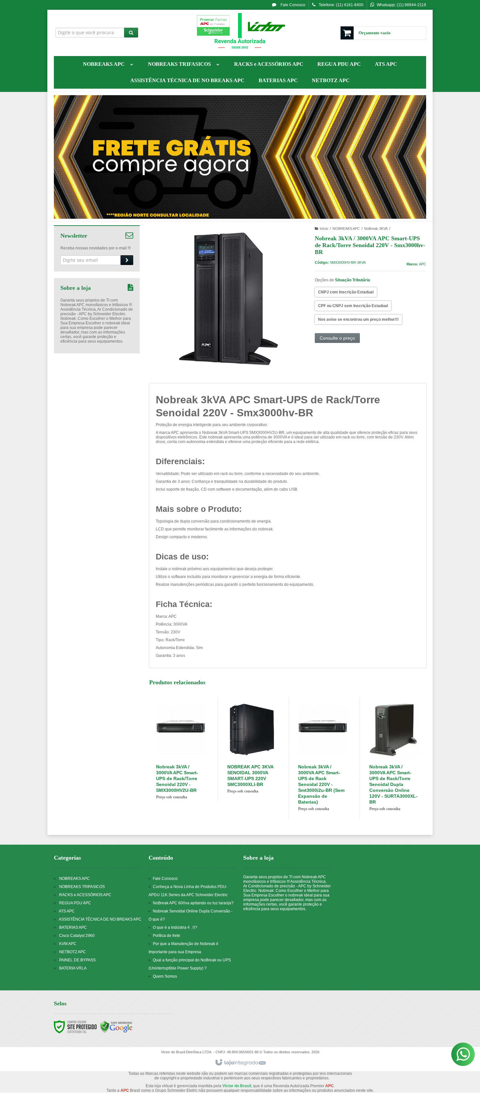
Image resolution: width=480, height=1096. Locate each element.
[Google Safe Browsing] (116, 1027)
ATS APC (67, 911)
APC (422, 264)
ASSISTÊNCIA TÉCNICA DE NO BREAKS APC (100, 919)
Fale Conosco (292, 5)
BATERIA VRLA (73, 968)
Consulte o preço (337, 338)
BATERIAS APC (73, 927)
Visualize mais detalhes (188, 776)
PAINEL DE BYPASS (77, 960)
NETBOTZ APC (72, 952)
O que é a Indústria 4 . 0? (175, 927)
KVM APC (67, 943)
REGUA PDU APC (75, 903)
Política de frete (166, 935)
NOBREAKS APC (346, 228)
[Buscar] (131, 32)
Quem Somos (165, 976)
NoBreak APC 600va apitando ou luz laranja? (193, 903)
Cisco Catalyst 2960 (77, 935)
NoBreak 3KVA (376, 228)
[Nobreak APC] (239, 31)
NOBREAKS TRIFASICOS (82, 886)
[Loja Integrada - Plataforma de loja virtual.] (240, 1063)
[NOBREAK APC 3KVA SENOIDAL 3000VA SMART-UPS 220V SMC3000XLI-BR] (251, 749)
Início (324, 228)
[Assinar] (126, 260)
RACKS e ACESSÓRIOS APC (85, 895)
